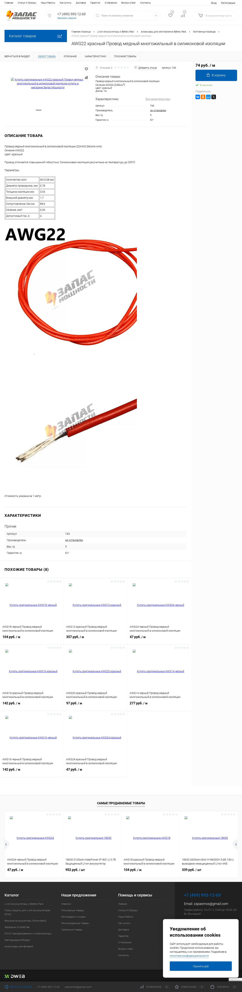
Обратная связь (20, 986)
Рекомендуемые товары (75, 923)
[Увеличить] (48, 84)
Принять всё (201, 966)
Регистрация (228, 3)
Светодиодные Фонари (17, 940)
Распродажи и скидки (73, 916)
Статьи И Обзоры (27, 3)
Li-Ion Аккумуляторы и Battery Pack (24, 903)
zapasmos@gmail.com (211, 904)
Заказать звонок (66, 18)
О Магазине (111, 3)
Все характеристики (158, 98)
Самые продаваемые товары (121, 803)
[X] (213, 97)
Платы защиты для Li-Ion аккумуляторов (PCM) (27, 912)
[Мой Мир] (208, 97)
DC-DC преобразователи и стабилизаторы (28, 933)
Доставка (81, 3)
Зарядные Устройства (17, 927)
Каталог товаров (22, 36)
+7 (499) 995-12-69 (48, 986)
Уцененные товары (72, 929)
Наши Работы (48, 3)
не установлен (158, 110)
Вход (213, 3)
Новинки (66, 903)
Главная (9, 3)
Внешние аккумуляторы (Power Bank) (25, 920)
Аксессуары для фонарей (19, 946)
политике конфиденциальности (189, 955)
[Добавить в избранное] (86, 69)
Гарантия (95, 3)
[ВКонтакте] (197, 97)
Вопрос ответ (128, 3)
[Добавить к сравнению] (86, 77)
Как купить (65, 3)
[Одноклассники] (203, 97)
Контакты (145, 3)
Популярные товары (72, 910)
